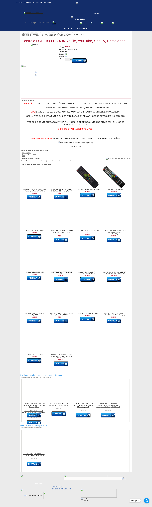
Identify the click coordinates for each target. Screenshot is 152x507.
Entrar (34, 2)
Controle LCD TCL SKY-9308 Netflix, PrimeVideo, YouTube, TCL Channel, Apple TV (83, 405)
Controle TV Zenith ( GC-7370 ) (35, 272)
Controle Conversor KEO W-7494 (35, 231)
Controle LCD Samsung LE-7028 (88, 313)
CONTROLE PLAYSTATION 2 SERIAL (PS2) (88, 231)
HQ (66, 51)
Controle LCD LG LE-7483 (115, 189)
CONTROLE (43, 34)
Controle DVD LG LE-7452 (35, 355)
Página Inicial (25, 33)
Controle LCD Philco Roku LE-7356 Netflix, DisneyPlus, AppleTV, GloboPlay (115, 232)
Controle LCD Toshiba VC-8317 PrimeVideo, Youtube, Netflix (59, 404)
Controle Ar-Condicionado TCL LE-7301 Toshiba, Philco (88, 272)
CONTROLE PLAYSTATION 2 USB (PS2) (61, 272)
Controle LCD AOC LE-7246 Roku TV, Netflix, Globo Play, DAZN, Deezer (61, 314)
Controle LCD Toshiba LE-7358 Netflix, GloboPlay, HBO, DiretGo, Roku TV (61, 190)
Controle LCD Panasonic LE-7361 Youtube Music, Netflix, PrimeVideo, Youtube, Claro (61, 356)
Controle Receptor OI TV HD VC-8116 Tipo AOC (35, 314)
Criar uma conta (45, 2)
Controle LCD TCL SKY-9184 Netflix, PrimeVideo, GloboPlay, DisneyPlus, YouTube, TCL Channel (108, 405)
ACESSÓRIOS (82, 28)
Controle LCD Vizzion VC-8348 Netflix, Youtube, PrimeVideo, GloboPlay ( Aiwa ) (61, 232)
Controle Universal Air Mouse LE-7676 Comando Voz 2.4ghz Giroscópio (115, 272)
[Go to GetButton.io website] (146, 504)
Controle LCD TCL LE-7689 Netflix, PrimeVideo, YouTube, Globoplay (115, 314)
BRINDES (68, 28)
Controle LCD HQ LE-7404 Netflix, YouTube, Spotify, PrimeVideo (34, 454)
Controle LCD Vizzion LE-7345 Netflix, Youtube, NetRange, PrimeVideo (35, 190)
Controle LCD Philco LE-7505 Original (88, 189)
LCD (31, 35)
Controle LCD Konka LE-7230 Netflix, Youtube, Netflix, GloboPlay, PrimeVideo (34, 412)
